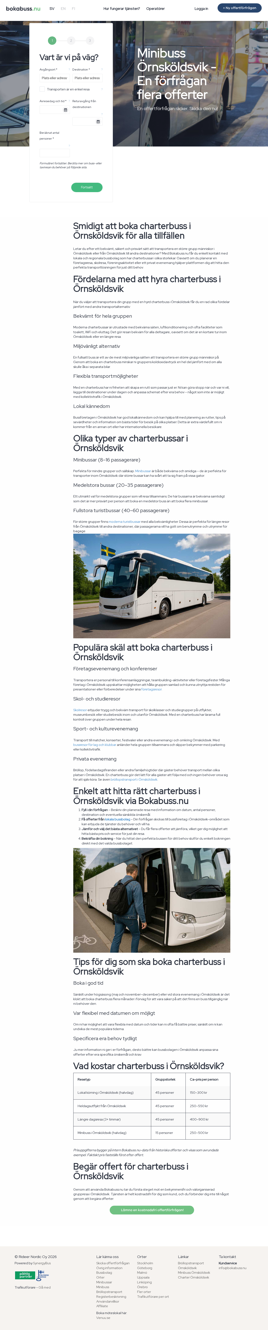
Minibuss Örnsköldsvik (194, 1272)
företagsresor (151, 689)
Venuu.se (103, 1318)
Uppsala (143, 1277)
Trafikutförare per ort (153, 1296)
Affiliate (102, 1306)
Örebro (142, 1287)
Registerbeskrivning (111, 1296)
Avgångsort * (48, 69)
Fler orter (144, 1292)
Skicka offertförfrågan (113, 1263)
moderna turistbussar (124, 521)
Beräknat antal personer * (49, 135)
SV (52, 8)
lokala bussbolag (117, 819)
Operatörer (155, 8)
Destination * (81, 69)
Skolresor (80, 710)
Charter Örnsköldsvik (193, 1277)
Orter (100, 1277)
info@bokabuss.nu (232, 1268)
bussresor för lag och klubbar (94, 745)
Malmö (142, 1272)
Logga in (201, 8)
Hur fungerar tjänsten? (121, 8)
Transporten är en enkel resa (68, 89)
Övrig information (109, 1268)
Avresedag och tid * (53, 101)
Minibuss (102, 1287)
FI (73, 8)
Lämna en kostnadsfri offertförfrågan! (152, 1210)
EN (63, 8)
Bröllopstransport (109, 1292)
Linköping (144, 1282)
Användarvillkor (107, 1301)
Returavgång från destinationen (84, 104)
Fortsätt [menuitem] (87, 187)
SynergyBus (42, 1263)
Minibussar (143, 471)
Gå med (45, 1287)
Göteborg (144, 1268)
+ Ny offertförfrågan (239, 8)
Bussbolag (104, 1272)
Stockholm (145, 1263)
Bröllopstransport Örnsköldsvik (191, 1265)
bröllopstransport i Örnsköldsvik (134, 779)
